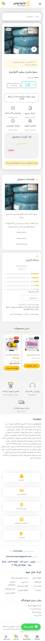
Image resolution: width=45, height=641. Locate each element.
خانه (37, 16)
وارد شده (17, 314)
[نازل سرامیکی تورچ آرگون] (32, 344)
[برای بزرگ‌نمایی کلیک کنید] (34, 49)
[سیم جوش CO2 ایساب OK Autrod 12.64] (11, 344)
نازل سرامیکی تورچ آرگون (33, 356)
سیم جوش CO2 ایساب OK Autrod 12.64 (12, 356)
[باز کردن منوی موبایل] (40, 3)
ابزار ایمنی (29, 16)
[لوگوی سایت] (22, 4)
